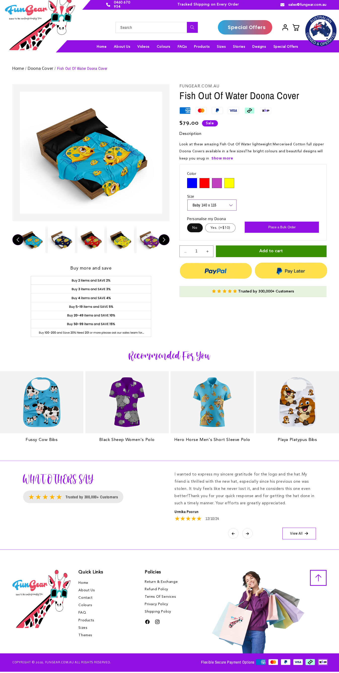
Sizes (82, 628)
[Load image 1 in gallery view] (31, 239)
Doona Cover (41, 68)
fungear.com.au (59, 662)
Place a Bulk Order (282, 227)
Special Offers (247, 27)
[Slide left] (17, 239)
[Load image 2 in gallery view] (61, 239)
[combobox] (156, 27)
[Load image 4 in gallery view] (120, 239)
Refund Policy (156, 589)
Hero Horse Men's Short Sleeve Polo (212, 440)
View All (296, 533)
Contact (85, 597)
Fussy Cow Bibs (42, 440)
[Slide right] (164, 239)
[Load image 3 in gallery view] (90, 239)
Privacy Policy (156, 604)
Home (18, 68)
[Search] (192, 27)
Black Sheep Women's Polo (127, 440)
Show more (222, 158)
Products (86, 620)
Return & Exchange (161, 582)
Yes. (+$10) (220, 228)
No (195, 228)
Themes (85, 635)
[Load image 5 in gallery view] (150, 239)
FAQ (82, 612)
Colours (85, 605)
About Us (86, 590)
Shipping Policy (158, 611)
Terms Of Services (160, 596)
